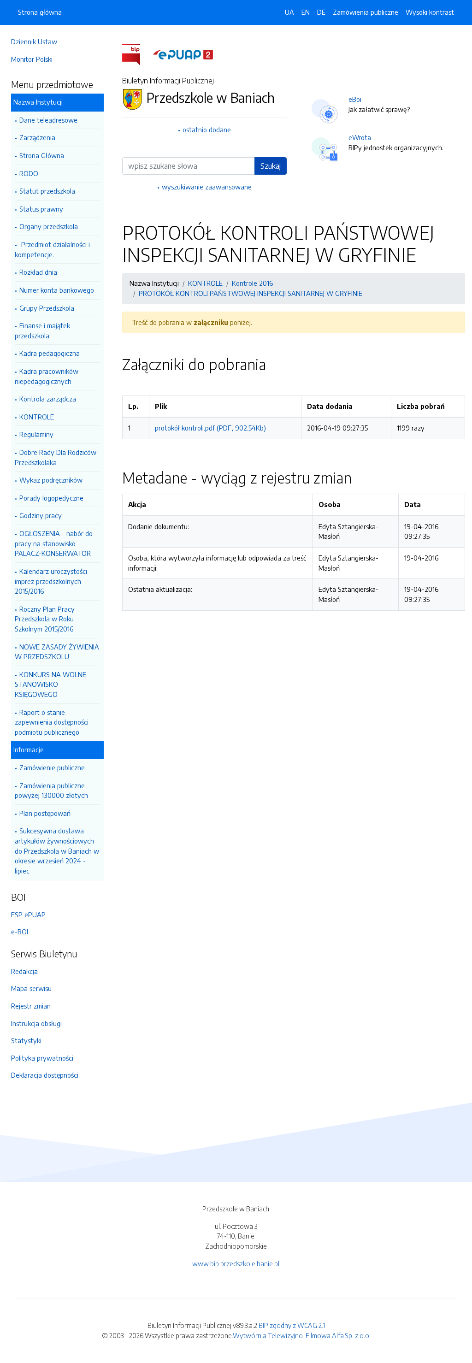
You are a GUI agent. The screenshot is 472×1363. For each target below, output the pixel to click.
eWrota (359, 137)
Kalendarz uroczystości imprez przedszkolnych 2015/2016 (51, 581)
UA (289, 12)
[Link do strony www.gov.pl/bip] (136, 54)
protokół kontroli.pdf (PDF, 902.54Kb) (210, 428)
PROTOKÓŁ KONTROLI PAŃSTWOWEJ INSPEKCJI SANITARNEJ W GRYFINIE (250, 293)
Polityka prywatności (42, 1058)
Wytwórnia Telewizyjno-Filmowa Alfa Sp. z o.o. (302, 1335)
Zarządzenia (37, 137)
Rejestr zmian (31, 1006)
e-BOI (19, 931)
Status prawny (41, 209)
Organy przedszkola (48, 226)
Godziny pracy (40, 515)
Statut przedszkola (47, 191)
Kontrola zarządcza (47, 399)
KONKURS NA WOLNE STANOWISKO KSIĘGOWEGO (50, 684)
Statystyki (26, 1040)
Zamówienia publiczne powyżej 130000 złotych (51, 790)
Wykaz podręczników (51, 480)
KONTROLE (36, 417)
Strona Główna (41, 155)
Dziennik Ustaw (34, 41)
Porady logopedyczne (51, 498)
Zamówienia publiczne (365, 12)
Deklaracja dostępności (44, 1075)
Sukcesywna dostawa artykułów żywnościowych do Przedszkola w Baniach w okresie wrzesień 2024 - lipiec (57, 850)
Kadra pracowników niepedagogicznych (46, 376)
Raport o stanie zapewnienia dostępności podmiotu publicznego (51, 722)
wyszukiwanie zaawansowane (207, 187)
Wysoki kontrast (430, 12)
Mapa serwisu (31, 988)
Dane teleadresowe (48, 120)
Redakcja (24, 971)
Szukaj (270, 166)
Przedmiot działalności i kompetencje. (52, 249)
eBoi (354, 99)
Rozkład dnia (38, 272)
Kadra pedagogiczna (49, 353)
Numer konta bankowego (56, 290)
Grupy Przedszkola (46, 308)
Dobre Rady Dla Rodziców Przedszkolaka (55, 457)
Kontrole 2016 (252, 283)
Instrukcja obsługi (36, 1023)
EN (305, 12)
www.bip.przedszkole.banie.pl (235, 1263)
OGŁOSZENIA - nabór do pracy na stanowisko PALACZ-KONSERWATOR (54, 543)
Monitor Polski (32, 59)
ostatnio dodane (207, 129)
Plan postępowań (45, 813)
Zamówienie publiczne (52, 767)
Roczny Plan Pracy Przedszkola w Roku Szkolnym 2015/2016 (45, 619)
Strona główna (40, 12)
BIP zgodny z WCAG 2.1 (292, 1325)
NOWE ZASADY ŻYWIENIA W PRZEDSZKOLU (57, 652)
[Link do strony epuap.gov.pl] (183, 54)
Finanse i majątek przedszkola (42, 330)
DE (321, 12)
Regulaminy (36, 434)
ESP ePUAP (28, 914)
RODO (28, 173)
